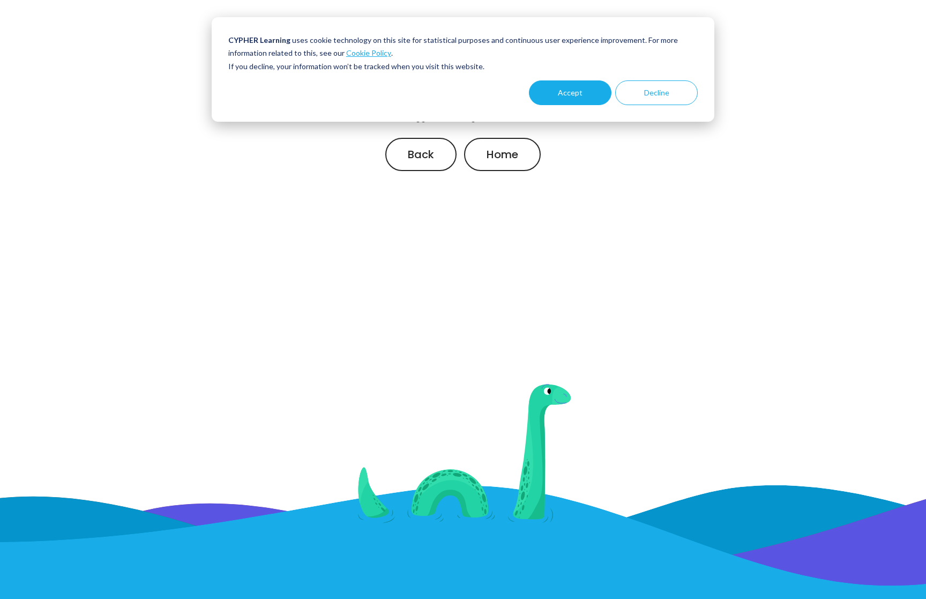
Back (421, 154)
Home (502, 154)
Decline (656, 92)
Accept (570, 92)
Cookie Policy (368, 52)
